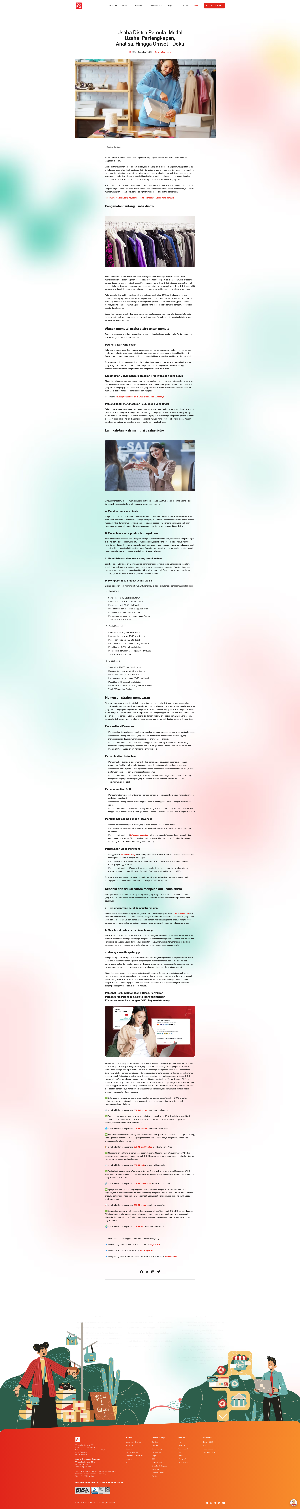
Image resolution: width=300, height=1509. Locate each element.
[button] (113, 5)
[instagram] (219, 1502)
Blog (179, 1452)
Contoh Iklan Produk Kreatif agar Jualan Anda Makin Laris (150, 1337)
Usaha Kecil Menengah (133, 1442)
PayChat (154, 1476)
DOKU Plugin (139, 1165)
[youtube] (223, 1502)
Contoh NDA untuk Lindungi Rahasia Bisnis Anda (98, 1329)
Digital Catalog (157, 1449)
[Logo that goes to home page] (78, 1439)
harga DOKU (154, 1245)
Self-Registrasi (146, 1251)
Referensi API (182, 1459)
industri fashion (182, 914)
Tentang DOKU (208, 1442)
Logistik (128, 1449)
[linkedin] (215, 1502)
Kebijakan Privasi (209, 1452)
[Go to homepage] (78, 5)
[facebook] (206, 1502)
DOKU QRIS (138, 1227)
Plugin (154, 1456)
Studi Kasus (182, 1446)
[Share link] (158, 1272)
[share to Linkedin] (153, 1272)
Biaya (170, 6)
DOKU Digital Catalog (142, 1147)
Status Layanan (183, 1463)
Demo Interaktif (183, 1449)
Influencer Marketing (139, 835)
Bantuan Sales (171, 1257)
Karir (204, 1446)
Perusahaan (130, 1446)
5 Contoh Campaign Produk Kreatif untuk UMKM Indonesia (150, 1318)
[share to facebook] (141, 1272)
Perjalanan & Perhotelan (134, 1456)
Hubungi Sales (208, 1449)
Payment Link (156, 1452)
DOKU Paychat (139, 1205)
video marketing (128, 855)
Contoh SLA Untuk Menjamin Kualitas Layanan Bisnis (98, 1334)
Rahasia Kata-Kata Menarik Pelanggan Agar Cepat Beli (99, 1318)
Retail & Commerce (163, 52)
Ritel (127, 1463)
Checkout (155, 1442)
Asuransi (129, 1459)
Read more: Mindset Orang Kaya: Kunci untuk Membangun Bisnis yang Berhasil (139, 198)
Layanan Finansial (132, 1452)
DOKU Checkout (140, 1110)
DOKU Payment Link (142, 1184)
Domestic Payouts (158, 1463)
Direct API (155, 1446)
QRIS (153, 1459)
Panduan (180, 1456)
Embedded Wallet (158, 1473)
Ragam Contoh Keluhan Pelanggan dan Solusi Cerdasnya (150, 1323)
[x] (211, 1502)
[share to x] (147, 1272)
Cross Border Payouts (159, 1466)
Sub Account (156, 1469)
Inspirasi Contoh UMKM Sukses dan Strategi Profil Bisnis (99, 1323)
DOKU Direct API (140, 1129)
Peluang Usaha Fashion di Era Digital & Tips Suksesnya (140, 397)
